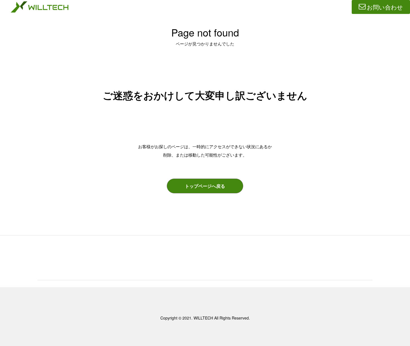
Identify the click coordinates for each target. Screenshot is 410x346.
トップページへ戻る (205, 186)
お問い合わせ (385, 7)
